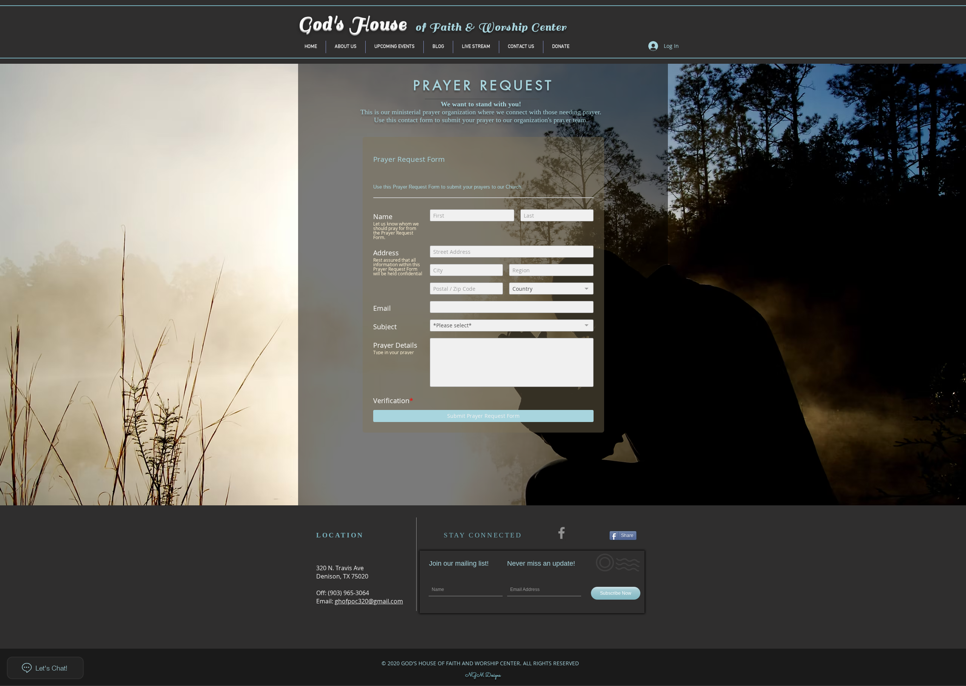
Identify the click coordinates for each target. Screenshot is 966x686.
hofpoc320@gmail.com (370, 601)
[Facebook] (561, 533)
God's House (352, 23)
